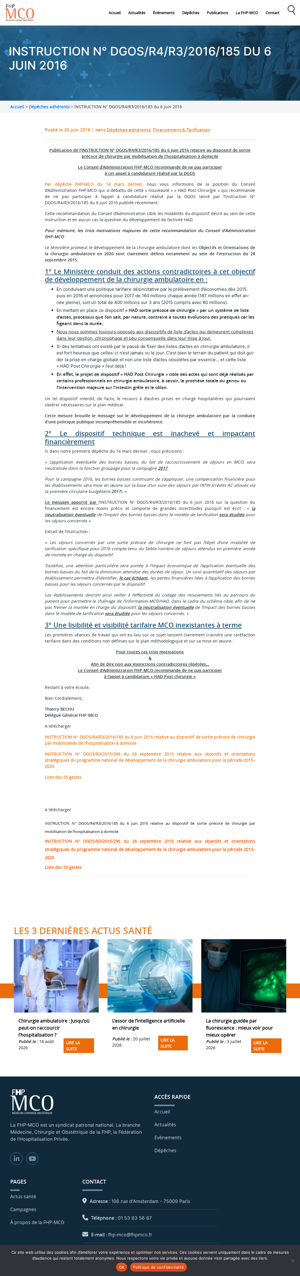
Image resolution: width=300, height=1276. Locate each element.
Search (291, 10)
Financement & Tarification (181, 130)
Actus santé (23, 1196)
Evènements (168, 1137)
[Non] (293, 1260)
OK (122, 1267)
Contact (272, 12)
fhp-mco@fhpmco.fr (130, 1234)
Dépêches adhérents (49, 106)
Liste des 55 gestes (63, 777)
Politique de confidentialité (158, 1267)
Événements (164, 12)
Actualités (136, 12)
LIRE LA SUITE (73, 1046)
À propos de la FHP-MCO (37, 1222)
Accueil (115, 12)
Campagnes (23, 1209)
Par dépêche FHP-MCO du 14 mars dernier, (94, 184)
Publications (217, 12)
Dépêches (190, 12)
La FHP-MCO (247, 12)
